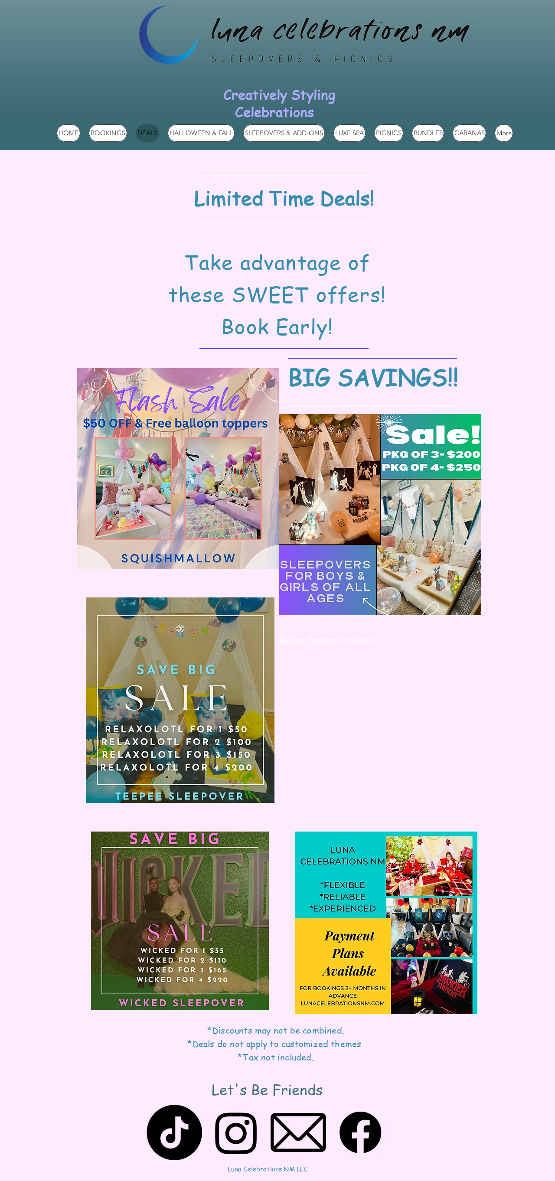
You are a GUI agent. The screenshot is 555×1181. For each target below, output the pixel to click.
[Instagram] (236, 1132)
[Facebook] (360, 1132)
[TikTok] (174, 1132)
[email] (298, 1132)
